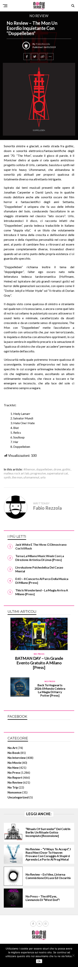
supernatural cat (57, 473)
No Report (15, 777)
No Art (12, 747)
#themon (29, 469)
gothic (66, 469)
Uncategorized (18, 797)
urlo (43, 477)
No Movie (14, 762)
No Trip (13, 787)
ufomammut (31, 477)
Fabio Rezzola (43, 43)
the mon (17, 477)
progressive (38, 473)
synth (7, 477)
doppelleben (44, 469)
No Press (14, 772)
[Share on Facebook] (26, 56)
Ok (39, 961)
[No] (73, 955)
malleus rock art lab (16, 473)
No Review (15, 782)
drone (57, 469)
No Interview (17, 757)
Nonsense (15, 792)
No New (13, 767)
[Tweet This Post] (34, 56)
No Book (14, 752)
